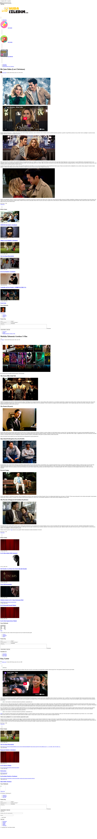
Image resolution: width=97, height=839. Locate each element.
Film (1, 713)
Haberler (4, 822)
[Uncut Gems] (9, 299)
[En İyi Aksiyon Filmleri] (9, 762)
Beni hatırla (4, 817)
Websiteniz (13, 323)
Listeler (4, 823)
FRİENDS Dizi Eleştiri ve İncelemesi (8, 224)
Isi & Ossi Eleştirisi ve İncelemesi (7, 271)
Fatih (3, 339)
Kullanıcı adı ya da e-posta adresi (6, 813)
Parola (1, 815)
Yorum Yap (2, 204)
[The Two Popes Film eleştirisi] (9, 252)
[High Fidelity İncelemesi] (17, 778)
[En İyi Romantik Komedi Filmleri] (8, 602)
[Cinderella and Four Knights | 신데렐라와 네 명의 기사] (9, 284)
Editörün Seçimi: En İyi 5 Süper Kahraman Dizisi (11, 600)
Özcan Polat (4, 72)
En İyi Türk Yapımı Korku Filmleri (8, 620)
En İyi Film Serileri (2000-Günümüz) (8, 553)
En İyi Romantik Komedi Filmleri (8, 605)
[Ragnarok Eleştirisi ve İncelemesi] (30, 746)
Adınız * (12, 321)
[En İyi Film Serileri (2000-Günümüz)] (9, 549)
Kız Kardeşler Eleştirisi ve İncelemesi (8, 776)
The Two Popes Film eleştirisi (7, 256)
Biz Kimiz (4, 825)
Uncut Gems (3, 303)
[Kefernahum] (9, 767)
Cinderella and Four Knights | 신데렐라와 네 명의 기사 (13, 287)
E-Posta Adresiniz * (14, 322)
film (11, 529)
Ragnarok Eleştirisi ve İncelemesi (8, 749)
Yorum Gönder (3, 329)
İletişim (4, 824)
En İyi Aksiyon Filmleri (5, 765)
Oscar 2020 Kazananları (6, 584)
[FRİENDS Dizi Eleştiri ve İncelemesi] (9, 221)
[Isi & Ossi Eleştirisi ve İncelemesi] (9, 268)
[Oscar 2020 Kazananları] (9, 581)
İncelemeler (5, 20)
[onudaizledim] (14, 15)
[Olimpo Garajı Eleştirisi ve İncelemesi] (9, 237)
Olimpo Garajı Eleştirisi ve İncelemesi (9, 240)
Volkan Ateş (2, 791)
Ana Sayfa (4, 19)
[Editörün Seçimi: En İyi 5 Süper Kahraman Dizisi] (9, 596)
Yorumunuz (49, 328)
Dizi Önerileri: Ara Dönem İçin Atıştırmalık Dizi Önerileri (13, 568)
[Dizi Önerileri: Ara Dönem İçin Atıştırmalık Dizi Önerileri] (9, 565)
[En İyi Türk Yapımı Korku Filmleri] (9, 617)
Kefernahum (3, 770)
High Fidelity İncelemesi (5, 781)
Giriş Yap (2, 4)
